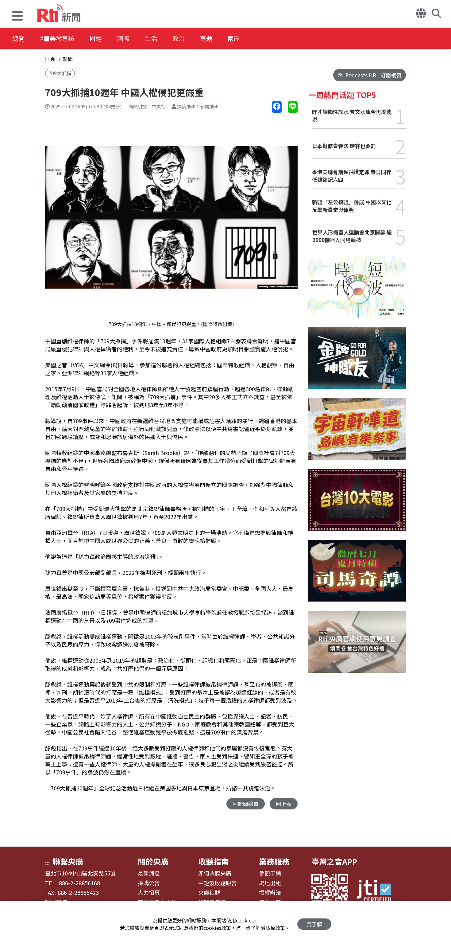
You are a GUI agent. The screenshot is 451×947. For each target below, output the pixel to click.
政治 (178, 38)
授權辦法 (270, 892)
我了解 (314, 924)
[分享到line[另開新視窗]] (293, 107)
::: (47, 59)
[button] (17, 17)
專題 (206, 38)
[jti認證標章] (378, 892)
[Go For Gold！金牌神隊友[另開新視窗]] (357, 362)
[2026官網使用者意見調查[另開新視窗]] (357, 646)
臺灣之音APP (334, 861)
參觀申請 (270, 873)
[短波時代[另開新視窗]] (357, 291)
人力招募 (149, 892)
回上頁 (283, 804)
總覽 (18, 38)
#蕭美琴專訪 (57, 38)
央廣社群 (209, 892)
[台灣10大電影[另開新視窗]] (357, 504)
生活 (151, 38)
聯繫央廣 (67, 861)
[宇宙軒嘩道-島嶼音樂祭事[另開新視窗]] (357, 433)
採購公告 (149, 883)
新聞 (67, 59)
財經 (96, 38)
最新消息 (149, 873)
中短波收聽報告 (217, 883)
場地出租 (270, 883)
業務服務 (274, 861)
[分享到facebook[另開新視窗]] (277, 107)
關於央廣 (153, 861)
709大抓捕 (59, 73)
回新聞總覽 (246, 804)
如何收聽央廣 (214, 873)
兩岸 (234, 38)
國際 (123, 38)
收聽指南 (213, 861)
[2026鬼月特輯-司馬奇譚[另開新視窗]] (357, 575)
